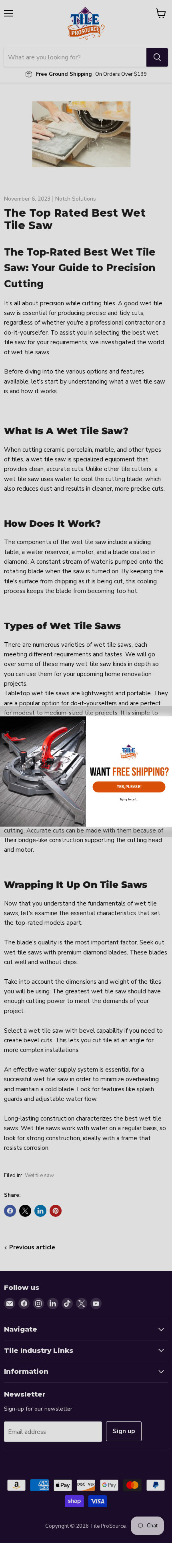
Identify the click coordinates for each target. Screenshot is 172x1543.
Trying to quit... (129, 799)
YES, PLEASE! (129, 787)
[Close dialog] (166, 722)
